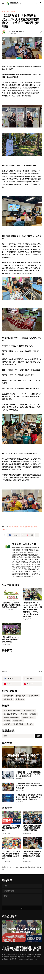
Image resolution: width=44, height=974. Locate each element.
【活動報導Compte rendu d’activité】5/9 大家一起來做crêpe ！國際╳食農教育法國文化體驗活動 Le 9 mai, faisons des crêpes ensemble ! (32, 609)
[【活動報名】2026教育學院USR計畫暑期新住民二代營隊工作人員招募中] (11, 843)
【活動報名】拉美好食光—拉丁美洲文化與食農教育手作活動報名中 (11, 605)
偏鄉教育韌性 (8, 696)
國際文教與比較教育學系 (28, 527)
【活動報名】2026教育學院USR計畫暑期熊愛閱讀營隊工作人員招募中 (32, 854)
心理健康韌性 (33, 696)
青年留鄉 (30, 724)
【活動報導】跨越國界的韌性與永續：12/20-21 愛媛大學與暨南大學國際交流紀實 (29, 786)
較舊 (39, 672)
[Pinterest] (27, 535)
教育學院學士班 (29, 710)
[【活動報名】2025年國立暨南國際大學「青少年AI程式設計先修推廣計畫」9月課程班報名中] (8, 775)
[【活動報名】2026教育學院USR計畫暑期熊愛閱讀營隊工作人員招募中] (32, 843)
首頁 (3, 11)
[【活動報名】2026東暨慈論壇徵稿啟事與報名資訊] (11, 817)
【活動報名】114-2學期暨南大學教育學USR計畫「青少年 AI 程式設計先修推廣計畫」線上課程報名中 (29, 797)
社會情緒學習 (17, 721)
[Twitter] (23, 535)
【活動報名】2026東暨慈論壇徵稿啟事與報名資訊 (11, 828)
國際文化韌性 (11, 11)
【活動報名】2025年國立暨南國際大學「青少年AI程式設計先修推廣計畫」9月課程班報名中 (28, 774)
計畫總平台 (20, 699)
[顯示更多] (37, 535)
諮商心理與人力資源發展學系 (13, 724)
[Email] (32, 535)
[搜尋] (41, 3)
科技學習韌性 (8, 699)
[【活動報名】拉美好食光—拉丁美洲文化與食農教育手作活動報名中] (11, 594)
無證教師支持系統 (28, 717)
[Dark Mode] (37, 3)
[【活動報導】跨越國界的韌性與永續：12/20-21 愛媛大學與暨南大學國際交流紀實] (8, 787)
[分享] (41, 32)
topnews (5, 529)
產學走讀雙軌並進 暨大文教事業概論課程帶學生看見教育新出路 (32, 828)
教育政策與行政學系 (10, 714)
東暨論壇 (33, 714)
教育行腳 (24, 714)
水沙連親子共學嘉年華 (11, 717)
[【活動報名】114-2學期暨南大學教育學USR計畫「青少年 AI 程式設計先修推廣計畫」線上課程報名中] (8, 798)
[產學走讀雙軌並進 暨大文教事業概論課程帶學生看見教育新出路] (32, 817)
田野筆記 (7, 721)
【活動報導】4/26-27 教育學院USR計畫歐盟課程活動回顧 (10, 639)
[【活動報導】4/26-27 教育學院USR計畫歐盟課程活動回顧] (11, 629)
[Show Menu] (3, 3)
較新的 (5, 672)
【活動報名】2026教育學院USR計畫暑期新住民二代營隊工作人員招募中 (11, 854)
